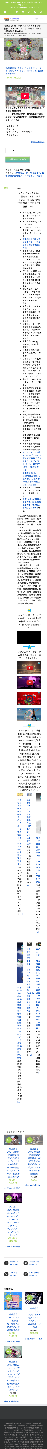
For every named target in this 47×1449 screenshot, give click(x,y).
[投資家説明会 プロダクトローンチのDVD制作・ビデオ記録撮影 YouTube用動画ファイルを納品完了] (29, 944)
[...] (21, 914)
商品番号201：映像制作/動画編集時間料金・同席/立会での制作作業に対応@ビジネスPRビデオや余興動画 (34, 1161)
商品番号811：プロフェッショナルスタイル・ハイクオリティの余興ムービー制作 (34, 1318)
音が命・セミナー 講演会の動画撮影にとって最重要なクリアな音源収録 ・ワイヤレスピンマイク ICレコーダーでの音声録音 (38, 989)
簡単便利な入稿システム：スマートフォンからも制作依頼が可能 (31, 243)
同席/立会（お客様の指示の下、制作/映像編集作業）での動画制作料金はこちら (32, 503)
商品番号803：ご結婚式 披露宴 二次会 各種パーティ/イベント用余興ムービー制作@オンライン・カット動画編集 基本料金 (13, 1162)
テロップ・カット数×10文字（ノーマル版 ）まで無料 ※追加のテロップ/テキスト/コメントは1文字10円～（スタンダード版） (32, 461)
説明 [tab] (6, 188)
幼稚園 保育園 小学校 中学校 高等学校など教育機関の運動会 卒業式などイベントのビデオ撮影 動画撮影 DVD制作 (19, 1022)
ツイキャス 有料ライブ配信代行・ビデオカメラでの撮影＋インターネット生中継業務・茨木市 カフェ (19, 831)
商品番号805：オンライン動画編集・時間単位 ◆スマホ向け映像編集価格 (13, 1322)
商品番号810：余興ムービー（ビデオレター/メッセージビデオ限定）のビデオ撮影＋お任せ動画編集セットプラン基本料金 (13, 1375)
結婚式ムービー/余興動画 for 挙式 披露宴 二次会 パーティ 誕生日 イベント (24, 174)
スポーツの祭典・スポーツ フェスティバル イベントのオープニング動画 (38, 860)
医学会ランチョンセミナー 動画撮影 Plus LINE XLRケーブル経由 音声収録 (29, 821)
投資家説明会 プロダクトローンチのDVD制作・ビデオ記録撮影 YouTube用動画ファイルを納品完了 (30, 980)
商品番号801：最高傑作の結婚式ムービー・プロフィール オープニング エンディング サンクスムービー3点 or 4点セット (13, 1220)
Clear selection (38, 141)
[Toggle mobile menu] (41, 19)
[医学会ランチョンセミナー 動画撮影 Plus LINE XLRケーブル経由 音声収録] (29, 794)
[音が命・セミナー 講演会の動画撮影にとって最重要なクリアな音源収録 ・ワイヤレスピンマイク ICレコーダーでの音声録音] (38, 944)
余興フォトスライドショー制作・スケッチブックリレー (12, 132)
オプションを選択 (12, 1188)
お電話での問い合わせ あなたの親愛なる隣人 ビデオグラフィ (23, 3)
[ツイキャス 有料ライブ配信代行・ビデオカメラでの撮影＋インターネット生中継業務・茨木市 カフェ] (20, 794)
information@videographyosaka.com (23, 7)
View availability (32, 1185)
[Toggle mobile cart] (36, 19)
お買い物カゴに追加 (17, 159)
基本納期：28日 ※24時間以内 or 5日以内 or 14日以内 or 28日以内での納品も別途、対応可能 (32, 478)
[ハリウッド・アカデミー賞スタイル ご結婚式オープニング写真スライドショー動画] (29, 667)
